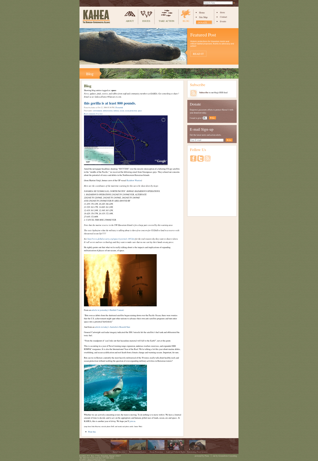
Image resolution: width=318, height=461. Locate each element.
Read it (198, 54)
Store (222, 12)
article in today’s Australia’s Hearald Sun (112, 326)
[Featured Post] (159, 63)
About (130, 21)
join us (132, 421)
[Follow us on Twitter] (200, 160)
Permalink (119, 107)
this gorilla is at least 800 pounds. (110, 103)
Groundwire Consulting (227, 455)
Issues (146, 21)
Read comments (93, 114)
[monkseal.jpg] (115, 409)
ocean (122, 110)
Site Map (203, 17)
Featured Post (203, 34)
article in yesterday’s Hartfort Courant (107, 309)
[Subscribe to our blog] (207, 160)
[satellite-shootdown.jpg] (126, 163)
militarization (107, 110)
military (116, 110)
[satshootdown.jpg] (120, 304)
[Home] (96, 16)
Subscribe (197, 84)
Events (223, 21)
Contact (223, 16)
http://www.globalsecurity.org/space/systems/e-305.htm (111, 238)
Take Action (166, 21)
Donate (202, 22)
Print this (92, 431)
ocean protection (131, 110)
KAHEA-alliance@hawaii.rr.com (93, 459)
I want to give (195, 117)
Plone (207, 455)
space (140, 110)
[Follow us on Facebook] (193, 160)
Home (202, 12)
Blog (186, 21)
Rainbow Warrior (134, 180)
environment (97, 110)
